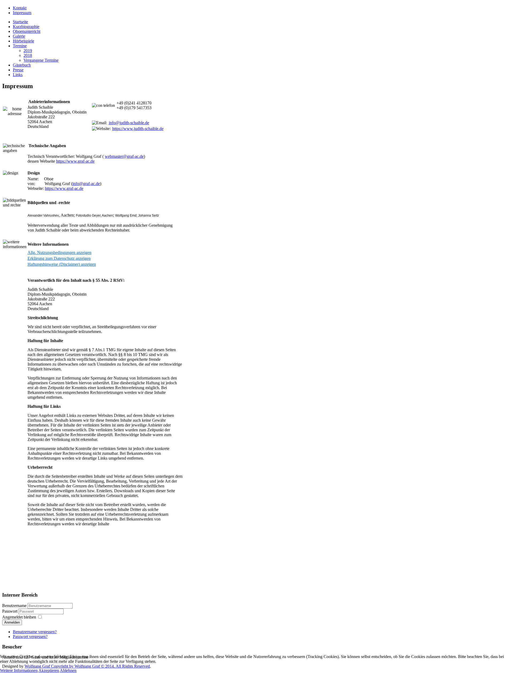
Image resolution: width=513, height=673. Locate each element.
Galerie (19, 36)
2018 (28, 55)
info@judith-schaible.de (129, 122)
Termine (20, 46)
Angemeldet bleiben (19, 617)
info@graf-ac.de (86, 183)
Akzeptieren (48, 670)
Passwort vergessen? (30, 636)
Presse (18, 70)
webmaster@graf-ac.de (124, 156)
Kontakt (19, 8)
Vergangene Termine (41, 60)
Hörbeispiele (23, 41)
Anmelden (12, 622)
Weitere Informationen (19, 670)
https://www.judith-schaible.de (138, 128)
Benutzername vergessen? (35, 631)
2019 (28, 50)
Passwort (10, 611)
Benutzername (14, 605)
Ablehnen (68, 670)
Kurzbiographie (26, 26)
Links (17, 74)
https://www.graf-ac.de (75, 161)
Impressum (22, 12)
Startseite (20, 21)
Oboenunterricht (26, 31)
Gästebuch (22, 65)
